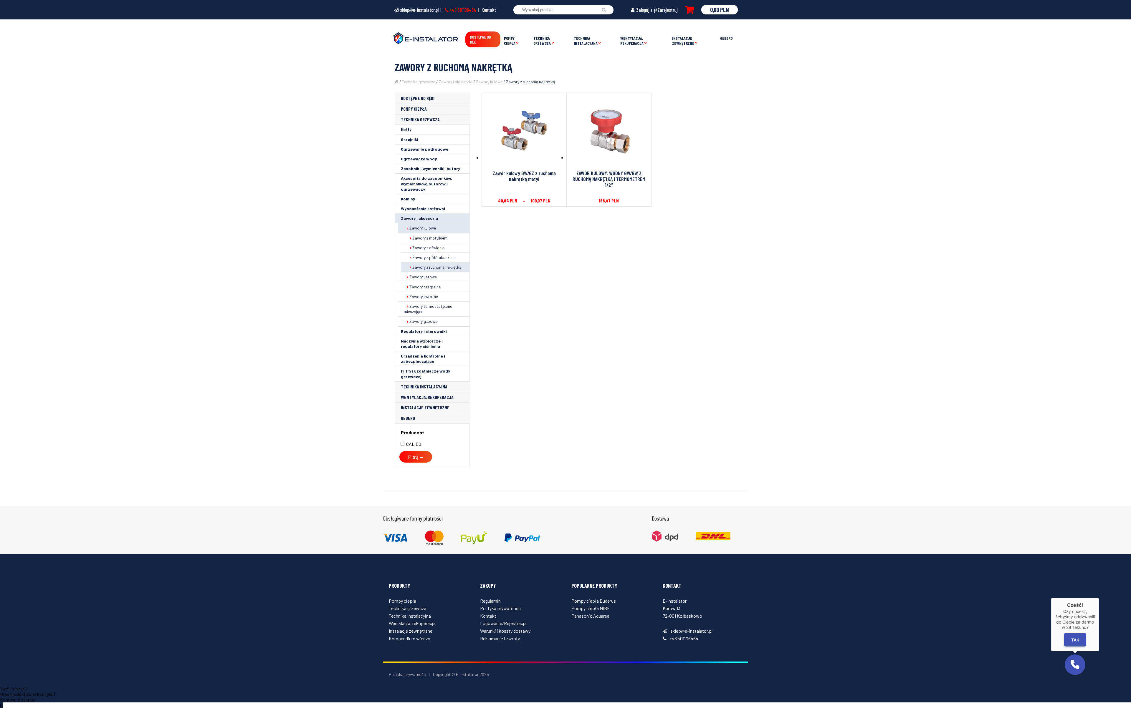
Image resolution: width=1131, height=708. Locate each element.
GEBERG (726, 38)
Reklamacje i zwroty (500, 638)
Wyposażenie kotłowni (423, 208)
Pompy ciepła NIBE (590, 608)
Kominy (408, 198)
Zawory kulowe (489, 81)
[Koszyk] (689, 9)
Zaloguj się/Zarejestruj (656, 10)
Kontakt (489, 10)
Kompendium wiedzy (409, 638)
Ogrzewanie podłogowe (424, 149)
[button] (1075, 664)
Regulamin (490, 601)
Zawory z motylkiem (429, 237)
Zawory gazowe (423, 321)
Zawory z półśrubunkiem (434, 257)
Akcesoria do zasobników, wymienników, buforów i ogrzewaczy (426, 183)
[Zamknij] (1099, 598)
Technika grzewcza (542, 41)
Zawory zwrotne (423, 296)
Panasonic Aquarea (590, 616)
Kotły (406, 129)
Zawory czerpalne (425, 286)
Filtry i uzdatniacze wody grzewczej (425, 373)
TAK (1075, 639)
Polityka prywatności (501, 608)
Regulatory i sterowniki (424, 331)
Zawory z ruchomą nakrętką (436, 267)
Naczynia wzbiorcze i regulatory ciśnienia (422, 343)
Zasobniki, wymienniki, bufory (430, 168)
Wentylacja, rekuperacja (632, 41)
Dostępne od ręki (480, 39)
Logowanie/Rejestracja (503, 623)
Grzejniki (409, 139)
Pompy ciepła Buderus (593, 601)
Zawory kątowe (423, 276)
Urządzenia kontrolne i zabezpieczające (423, 358)
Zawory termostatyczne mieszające (428, 309)
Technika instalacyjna (586, 41)
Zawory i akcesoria (455, 81)
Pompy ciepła (509, 41)
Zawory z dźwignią (428, 247)
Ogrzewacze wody (419, 158)
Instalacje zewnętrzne (683, 41)
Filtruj (413, 457)
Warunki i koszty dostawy (505, 631)
